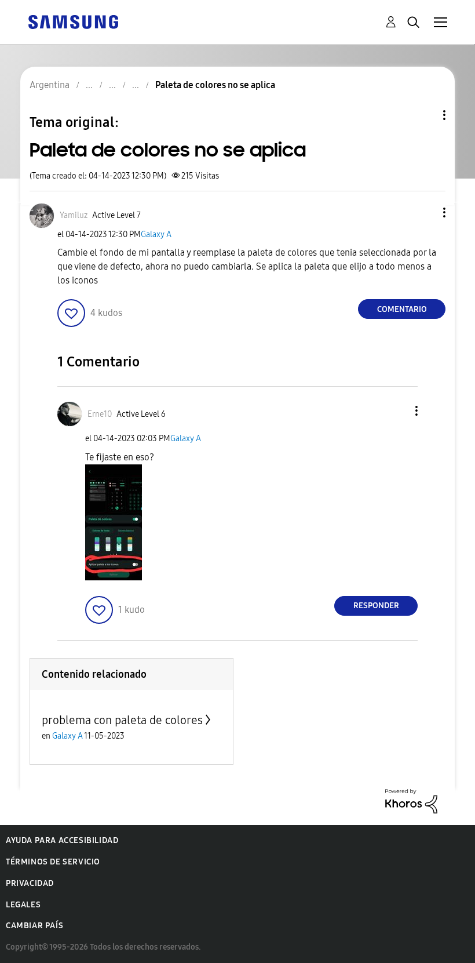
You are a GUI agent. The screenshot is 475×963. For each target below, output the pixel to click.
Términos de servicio (53, 862)
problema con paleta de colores (122, 720)
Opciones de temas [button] (424, 115)
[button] (425, 212)
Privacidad (30, 883)
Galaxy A (156, 234)
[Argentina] (73, 21)
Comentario (402, 309)
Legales (23, 905)
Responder (376, 605)
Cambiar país (34, 926)
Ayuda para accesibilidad (62, 840)
